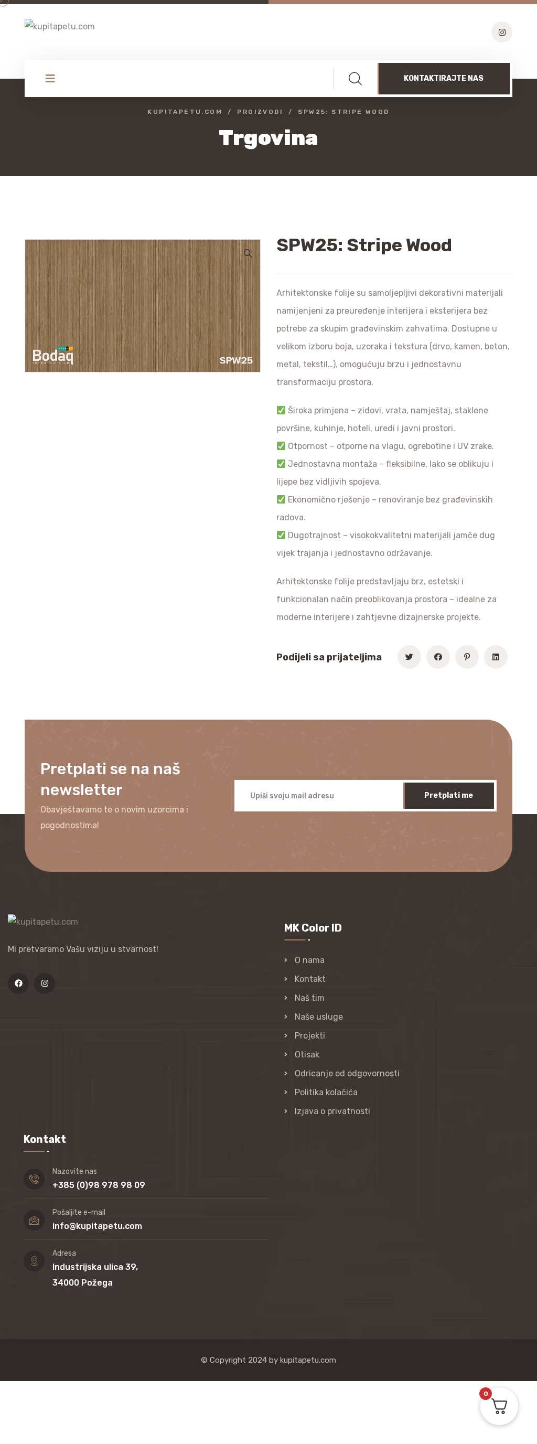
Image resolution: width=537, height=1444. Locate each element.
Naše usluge (319, 1017)
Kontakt (310, 979)
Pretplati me (448, 795)
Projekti (310, 1036)
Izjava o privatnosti (332, 1111)
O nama (310, 960)
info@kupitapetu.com (97, 1226)
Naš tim (310, 998)
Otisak (307, 1055)
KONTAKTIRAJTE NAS (444, 78)
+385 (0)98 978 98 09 (98, 1185)
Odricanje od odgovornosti (347, 1073)
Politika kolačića (326, 1092)
